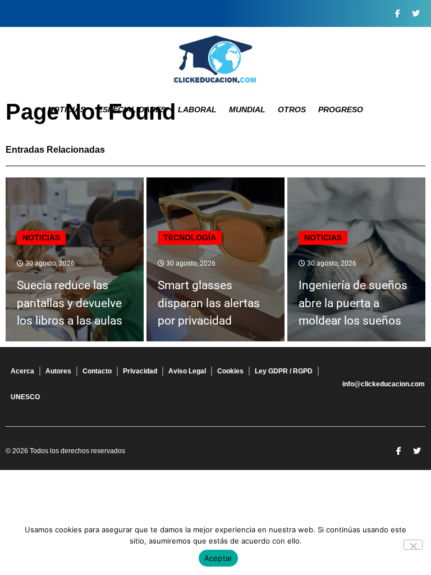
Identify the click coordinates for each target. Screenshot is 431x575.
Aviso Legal (187, 371)
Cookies (230, 371)
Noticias (66, 109)
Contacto (97, 371)
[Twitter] (416, 13)
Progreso (340, 109)
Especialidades (132, 109)
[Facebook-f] (397, 13)
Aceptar (218, 558)
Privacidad (140, 371)
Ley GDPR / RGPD (284, 371)
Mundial (247, 109)
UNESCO (25, 397)
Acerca (22, 371)
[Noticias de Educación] (215, 59)
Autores (58, 371)
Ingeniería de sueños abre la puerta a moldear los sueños (353, 303)
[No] (413, 545)
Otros (292, 109)
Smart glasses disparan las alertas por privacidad (209, 303)
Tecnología (189, 237)
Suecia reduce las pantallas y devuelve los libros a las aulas (69, 303)
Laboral (197, 109)
